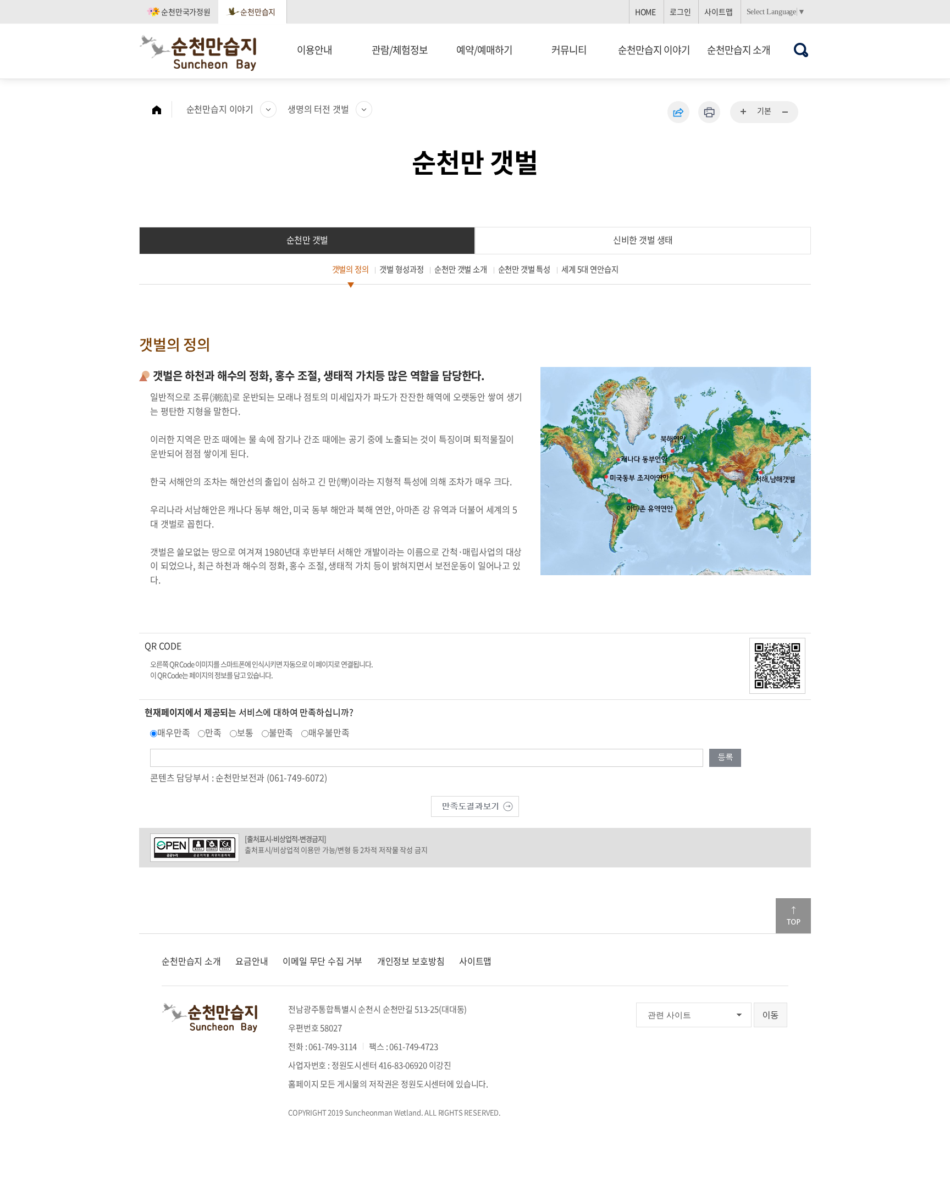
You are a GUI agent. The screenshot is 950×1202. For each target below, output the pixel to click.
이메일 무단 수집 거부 (322, 960)
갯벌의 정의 (350, 269)
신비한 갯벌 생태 (643, 239)
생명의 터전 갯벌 (318, 108)
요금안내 (251, 960)
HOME (645, 11)
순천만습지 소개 (738, 49)
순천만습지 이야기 (654, 49)
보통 (245, 732)
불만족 (281, 732)
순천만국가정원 (186, 11)
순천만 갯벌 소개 (460, 269)
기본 (764, 110)
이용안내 (314, 49)
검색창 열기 (801, 49)
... (743, 112)
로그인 (680, 11)
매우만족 (173, 732)
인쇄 (709, 112)
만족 (213, 732)
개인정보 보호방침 (411, 960)
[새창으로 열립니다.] (475, 804)
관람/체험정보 (400, 49)
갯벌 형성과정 (401, 269)
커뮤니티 (569, 49)
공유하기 (678, 112)
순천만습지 (257, 11)
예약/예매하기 (484, 49)
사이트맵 (718, 11)
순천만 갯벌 (307, 239)
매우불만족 (328, 732)
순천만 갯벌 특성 (524, 269)
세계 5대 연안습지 (589, 269)
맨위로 (793, 915)
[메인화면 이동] (162, 109)
